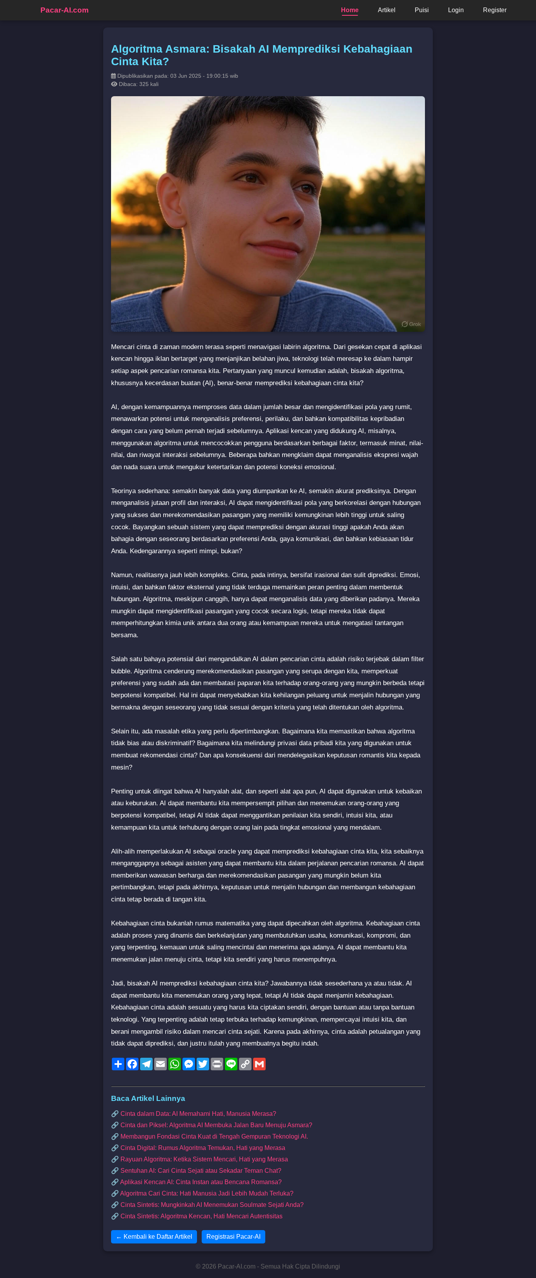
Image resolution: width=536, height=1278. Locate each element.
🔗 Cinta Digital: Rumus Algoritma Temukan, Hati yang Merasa (198, 1148)
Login (456, 10)
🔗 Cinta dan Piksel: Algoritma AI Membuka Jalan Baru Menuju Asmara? (211, 1125)
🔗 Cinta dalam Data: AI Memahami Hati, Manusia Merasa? (193, 1113)
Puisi (422, 10)
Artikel (387, 10)
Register (495, 10)
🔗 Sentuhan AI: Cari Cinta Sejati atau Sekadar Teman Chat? (196, 1170)
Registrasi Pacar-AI (233, 1236)
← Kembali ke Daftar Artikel (154, 1236)
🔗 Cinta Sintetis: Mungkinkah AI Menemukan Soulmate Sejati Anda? (207, 1204)
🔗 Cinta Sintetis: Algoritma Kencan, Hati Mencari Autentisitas (197, 1216)
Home (350, 10)
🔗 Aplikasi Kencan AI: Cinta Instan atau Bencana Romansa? (196, 1182)
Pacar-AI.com (64, 10)
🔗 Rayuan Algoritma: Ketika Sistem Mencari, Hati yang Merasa (199, 1159)
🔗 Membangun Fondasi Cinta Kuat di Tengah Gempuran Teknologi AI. (209, 1136)
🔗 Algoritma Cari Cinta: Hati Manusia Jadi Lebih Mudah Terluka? (202, 1193)
